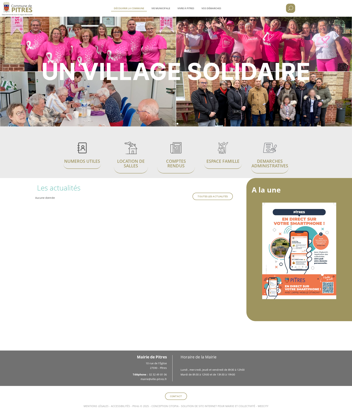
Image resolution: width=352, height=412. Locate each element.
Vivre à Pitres (185, 8)
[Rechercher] (290, 8)
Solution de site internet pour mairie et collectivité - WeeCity (224, 406)
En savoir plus (82, 152)
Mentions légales (96, 406)
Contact (176, 396)
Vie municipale (160, 8)
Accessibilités (121, 406)
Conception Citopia (165, 406)
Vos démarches (211, 8)
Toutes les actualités (212, 196)
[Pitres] (23, 5)
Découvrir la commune (129, 8)
